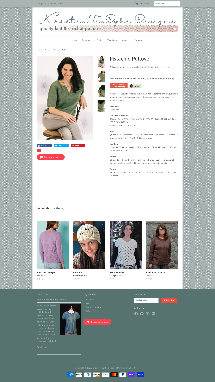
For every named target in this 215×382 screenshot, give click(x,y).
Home (74, 40)
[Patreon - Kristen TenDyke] (51, 159)
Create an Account (55, 3)
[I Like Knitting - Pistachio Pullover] (119, 87)
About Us (89, 299)
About (125, 40)
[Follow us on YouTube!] (154, 314)
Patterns (86, 40)
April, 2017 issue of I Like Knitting (157, 78)
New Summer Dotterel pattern (51, 299)
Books (99, 40)
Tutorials (111, 40)
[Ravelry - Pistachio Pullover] (135, 87)
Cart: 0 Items (144, 3)
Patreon (138, 40)
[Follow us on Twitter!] (142, 314)
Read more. (42, 347)
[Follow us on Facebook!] (136, 314)
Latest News (43, 294)
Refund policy (91, 311)
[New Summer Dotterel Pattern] (70, 334)
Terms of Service (93, 307)
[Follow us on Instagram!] (148, 314)
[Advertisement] (65, 181)
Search (88, 303)
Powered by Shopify (126, 368)
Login (40, 3)
